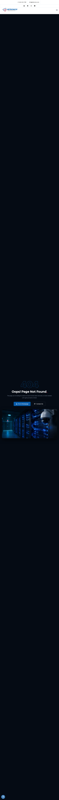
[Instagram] (31, 5)
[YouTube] (34, 5)
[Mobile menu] (56, 10)
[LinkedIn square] (27, 5)
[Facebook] (24, 5)
